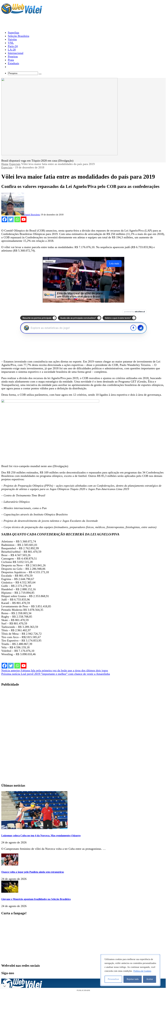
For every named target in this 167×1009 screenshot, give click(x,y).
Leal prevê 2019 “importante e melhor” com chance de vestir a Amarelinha (55, 673)
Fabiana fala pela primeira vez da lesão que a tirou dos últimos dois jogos (54, 670)
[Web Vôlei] (21, 12)
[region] (130, 970)
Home (4, 164)
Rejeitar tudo (133, 979)
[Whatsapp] (17, 219)
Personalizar (113, 979)
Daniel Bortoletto (32, 214)
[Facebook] (4, 219)
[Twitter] (11, 219)
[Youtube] (23, 219)
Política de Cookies (142, 971)
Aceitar (149, 979)
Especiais (14, 164)
